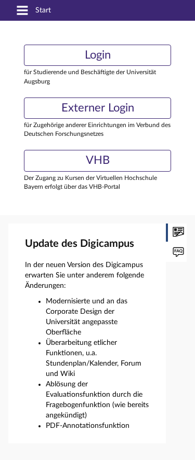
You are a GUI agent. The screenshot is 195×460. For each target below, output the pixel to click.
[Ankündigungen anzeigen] (176, 233)
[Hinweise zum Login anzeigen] (176, 253)
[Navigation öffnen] (22, 11)
